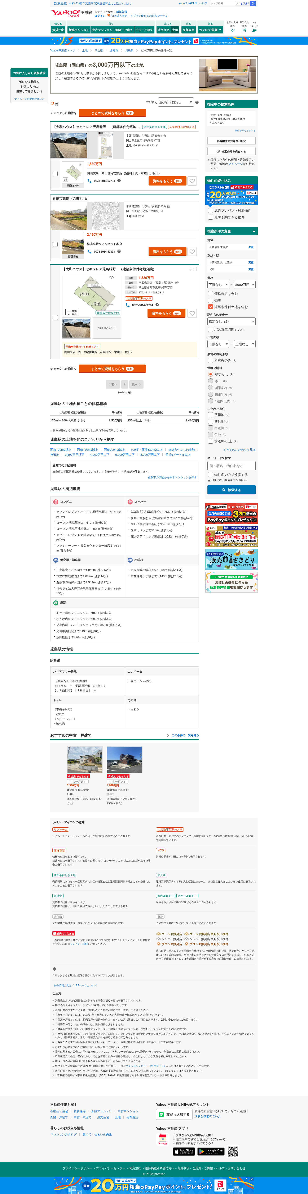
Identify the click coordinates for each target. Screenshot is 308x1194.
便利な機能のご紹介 (208, 1116)
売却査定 (188, 30)
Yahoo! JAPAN (188, 3)
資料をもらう (167, 180)
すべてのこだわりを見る (239, 450)
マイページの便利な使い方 (29, 98)
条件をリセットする (245, 130)
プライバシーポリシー (77, 1168)
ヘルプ (203, 3)
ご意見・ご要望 (202, 1168)
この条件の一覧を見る (185, 735)
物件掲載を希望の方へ (159, 1168)
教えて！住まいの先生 (97, 1134)
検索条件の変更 (219, 231)
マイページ (235, 163)
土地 (175, 30)
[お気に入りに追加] (192, 181)
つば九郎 (244, 3)
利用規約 (135, 1168)
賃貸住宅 (58, 30)
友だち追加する (178, 1114)
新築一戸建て (124, 30)
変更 (251, 247)
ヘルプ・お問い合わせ (230, 1168)
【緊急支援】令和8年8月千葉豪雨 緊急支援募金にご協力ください (92, 3)
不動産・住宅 (59, 1111)
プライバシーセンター (110, 1168)
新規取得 (121, 12)
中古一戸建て (144, 30)
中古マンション (102, 30)
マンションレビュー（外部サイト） (146, 1065)
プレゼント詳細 (79, 943)
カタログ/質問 (208, 30)
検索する (234, 489)
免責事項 (183, 1168)
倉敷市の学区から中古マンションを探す (172, 477)
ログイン (99, 16)
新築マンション (79, 30)
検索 (253, 3)
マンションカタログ (63, 1134)
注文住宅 (164, 30)
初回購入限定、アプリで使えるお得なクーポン (139, 16)
